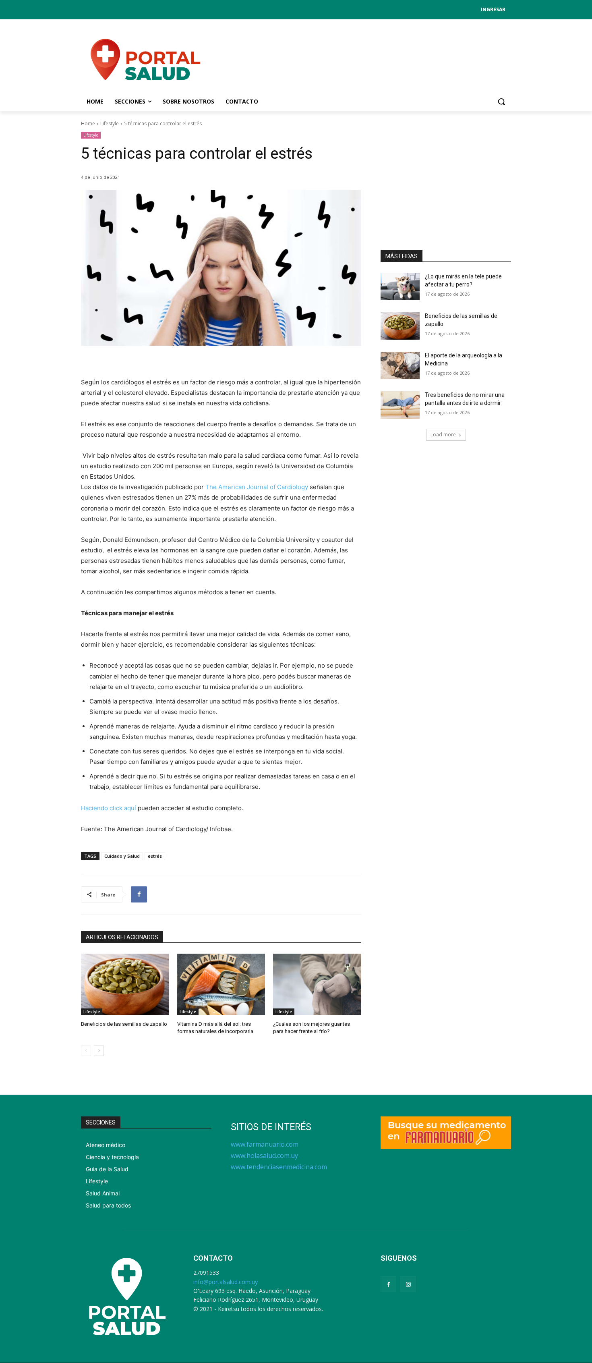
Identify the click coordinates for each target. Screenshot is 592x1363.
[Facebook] (139, 894)
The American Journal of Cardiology (256, 487)
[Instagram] (408, 1284)
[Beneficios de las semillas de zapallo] (125, 984)
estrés (155, 856)
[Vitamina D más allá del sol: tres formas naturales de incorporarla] (221, 984)
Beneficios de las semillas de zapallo (124, 1024)
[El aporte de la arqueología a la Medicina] (400, 365)
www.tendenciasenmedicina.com (279, 1166)
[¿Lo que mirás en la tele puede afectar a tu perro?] (400, 286)
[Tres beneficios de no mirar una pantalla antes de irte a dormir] (400, 405)
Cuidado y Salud (122, 856)
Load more (443, 434)
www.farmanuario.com (264, 1144)
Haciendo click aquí (109, 808)
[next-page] (99, 1051)
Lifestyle (109, 123)
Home (88, 123)
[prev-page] (86, 1051)
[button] (501, 101)
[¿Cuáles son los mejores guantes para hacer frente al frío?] (317, 984)
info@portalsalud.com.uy (225, 1282)
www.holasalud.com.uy (264, 1155)
